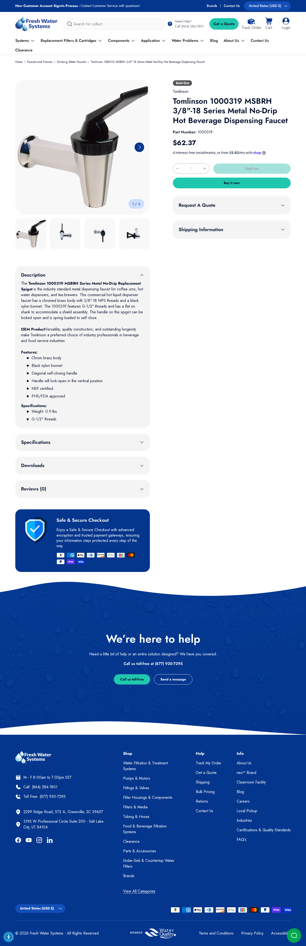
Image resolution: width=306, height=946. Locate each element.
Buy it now (232, 182)
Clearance (24, 50)
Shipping (203, 782)
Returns (202, 801)
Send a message (173, 679)
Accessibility (281, 933)
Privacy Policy (252, 933)
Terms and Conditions (216, 933)
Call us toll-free (132, 679)
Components (118, 40)
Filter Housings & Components (147, 797)
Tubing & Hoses (136, 816)
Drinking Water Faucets (71, 62)
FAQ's (241, 839)
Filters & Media (135, 807)
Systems (22, 40)
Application (150, 40)
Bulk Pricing (205, 791)
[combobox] (114, 24)
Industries (244, 820)
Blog (214, 40)
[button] (269, 24)
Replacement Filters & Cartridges (68, 40)
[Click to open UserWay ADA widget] (8, 936)
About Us (231, 40)
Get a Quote (224, 24)
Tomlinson (180, 91)
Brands (212, 5)
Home (18, 62)
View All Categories (139, 891)
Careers (243, 801)
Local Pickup (247, 811)
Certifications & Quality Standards (264, 830)
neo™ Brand (246, 772)
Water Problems (185, 40)
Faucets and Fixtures (39, 62)
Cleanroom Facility (251, 782)
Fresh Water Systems (46, 933)
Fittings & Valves (136, 788)
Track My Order (208, 763)
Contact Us (232, 5)
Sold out (252, 168)
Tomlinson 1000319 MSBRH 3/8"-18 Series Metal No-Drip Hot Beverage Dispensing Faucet (148, 62)
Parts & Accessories (139, 851)
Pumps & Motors (136, 778)
